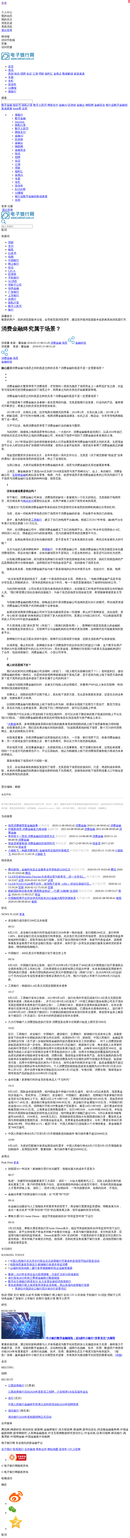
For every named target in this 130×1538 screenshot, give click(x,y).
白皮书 (12, 253)
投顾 (11, 256)
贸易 (21, 887)
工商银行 (36, 519)
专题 (11, 77)
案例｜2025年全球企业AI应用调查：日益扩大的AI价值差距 (43, 1274)
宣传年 (12, 84)
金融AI (63, 104)
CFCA (11, 270)
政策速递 (79, 73)
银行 (11, 309)
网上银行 (13, 263)
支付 (11, 246)
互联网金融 (19, 474)
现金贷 (96, 843)
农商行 (12, 299)
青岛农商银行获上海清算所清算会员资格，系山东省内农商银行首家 (48, 1285)
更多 (22, 914)
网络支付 (52, 104)
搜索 (4, 97)
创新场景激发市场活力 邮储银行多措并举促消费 (39, 1264)
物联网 (89, 104)
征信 (11, 267)
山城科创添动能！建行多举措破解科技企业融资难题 (41, 1268)
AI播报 (12, 88)
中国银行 (13, 260)
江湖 (35, 73)
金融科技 (80, 342)
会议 (29, 73)
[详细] (118, 1355)
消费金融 (55, 342)
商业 (37, 894)
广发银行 (13, 291)
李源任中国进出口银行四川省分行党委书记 (40, 1288)
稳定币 (17, 104)
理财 (41, 73)
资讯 (11, 70)
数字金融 (6, 104)
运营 (21, 880)
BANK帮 (20, 189)
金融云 (81, 104)
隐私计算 (27, 104)
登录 (4, 3)
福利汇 (49, 73)
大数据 (12, 724)
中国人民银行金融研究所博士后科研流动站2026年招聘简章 (43, 1404)
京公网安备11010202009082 (73, 1465)
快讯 (17, 73)
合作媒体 (29, 1449)
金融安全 (99, 104)
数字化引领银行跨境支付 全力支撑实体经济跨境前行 (39, 1281)
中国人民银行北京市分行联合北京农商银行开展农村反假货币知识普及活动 (55, 1260)
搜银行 (12, 91)
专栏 (11, 80)
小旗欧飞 (40, 854)
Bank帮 (17, 108)
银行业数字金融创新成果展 (31, 196)
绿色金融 (13, 288)
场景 (64, 342)
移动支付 (28, 500)
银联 (11, 249)
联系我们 (18, 1449)
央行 (11, 1398)
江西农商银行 (16, 1385)
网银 (47, 549)
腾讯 (113, 869)
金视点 (57, 73)
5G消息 (12, 281)
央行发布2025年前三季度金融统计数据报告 (34, 1277)
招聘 (23, 73)
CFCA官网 (74, 1449)
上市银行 (13, 295)
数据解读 (67, 73)
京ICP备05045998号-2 (42, 1465)
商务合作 (41, 1449)
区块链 (72, 104)
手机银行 (13, 277)
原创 (11, 73)
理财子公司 (15, 284)
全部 (24, 108)
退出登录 (6, 30)
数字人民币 (40, 104)
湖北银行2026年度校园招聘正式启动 (29, 1416)
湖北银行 (13, 1410)
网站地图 (52, 1449)
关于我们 (6, 1449)
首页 (11, 66)
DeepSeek (19, 122)
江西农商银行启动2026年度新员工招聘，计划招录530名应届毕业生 (48, 1391)
